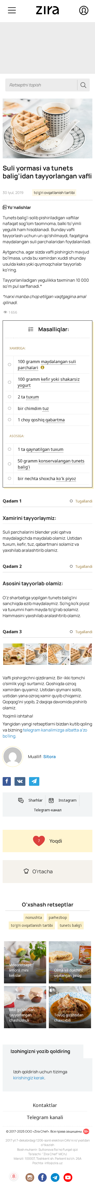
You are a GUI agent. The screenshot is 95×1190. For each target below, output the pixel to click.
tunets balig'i (71, 925)
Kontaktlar (45, 1105)
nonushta (34, 917)
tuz (45, 408)
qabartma (55, 420)
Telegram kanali (45, 1117)
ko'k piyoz (66, 478)
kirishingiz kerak (28, 1078)
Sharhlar (35, 800)
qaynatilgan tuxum (44, 449)
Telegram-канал (47, 809)
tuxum (32, 397)
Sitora (49, 756)
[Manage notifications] (14, 1176)
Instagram (68, 800)
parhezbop (58, 917)
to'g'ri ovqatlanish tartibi (54, 192)
